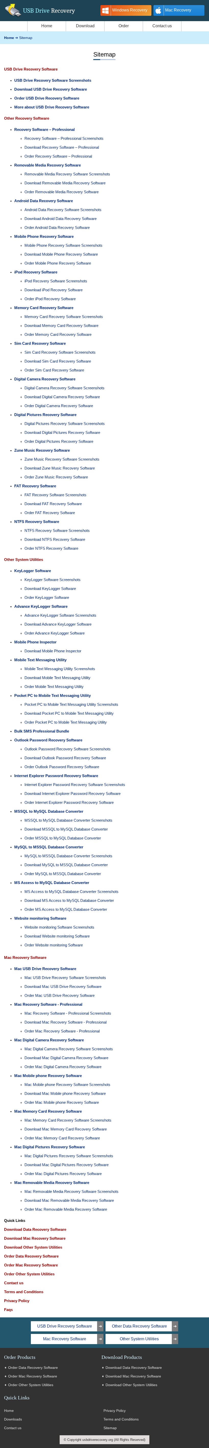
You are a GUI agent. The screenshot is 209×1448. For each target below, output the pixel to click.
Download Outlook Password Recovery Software (65, 758)
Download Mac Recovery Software (35, 1238)
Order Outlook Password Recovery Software (61, 767)
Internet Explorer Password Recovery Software (56, 776)
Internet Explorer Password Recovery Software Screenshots (74, 784)
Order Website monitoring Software (53, 945)
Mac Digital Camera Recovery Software (49, 1040)
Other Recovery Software (26, 118)
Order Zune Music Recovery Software (56, 477)
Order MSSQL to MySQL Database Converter (62, 838)
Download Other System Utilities (33, 1247)
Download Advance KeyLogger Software (58, 624)
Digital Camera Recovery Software (44, 379)
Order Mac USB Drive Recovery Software (59, 995)
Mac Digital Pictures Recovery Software (49, 1147)
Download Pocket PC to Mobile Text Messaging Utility (69, 713)
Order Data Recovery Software (31, 1256)
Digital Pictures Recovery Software (45, 414)
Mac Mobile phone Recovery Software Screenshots (67, 1084)
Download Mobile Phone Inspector (52, 651)
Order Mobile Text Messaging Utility (54, 686)
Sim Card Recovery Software (40, 343)
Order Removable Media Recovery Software (61, 192)
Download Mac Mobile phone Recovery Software (65, 1093)
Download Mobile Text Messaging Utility (57, 677)
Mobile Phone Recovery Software (44, 236)
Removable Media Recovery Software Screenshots (67, 174)
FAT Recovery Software (35, 486)
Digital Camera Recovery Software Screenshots (64, 388)
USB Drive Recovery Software (31, 69)
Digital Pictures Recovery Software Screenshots (64, 423)
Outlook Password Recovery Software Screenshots (67, 749)
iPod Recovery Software (35, 272)
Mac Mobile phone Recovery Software (48, 1075)
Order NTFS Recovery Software (51, 548)
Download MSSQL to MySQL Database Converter (66, 829)
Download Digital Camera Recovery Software (62, 397)
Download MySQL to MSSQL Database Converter (66, 865)
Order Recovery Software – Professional (58, 156)
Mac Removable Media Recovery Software (51, 1182)
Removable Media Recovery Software (47, 165)
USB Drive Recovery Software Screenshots (52, 80)
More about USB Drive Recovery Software (51, 107)
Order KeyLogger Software (46, 597)
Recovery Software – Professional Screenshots (63, 138)
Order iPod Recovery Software (50, 299)
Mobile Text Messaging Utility (40, 660)
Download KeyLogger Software (50, 588)
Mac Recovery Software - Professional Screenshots (67, 1013)
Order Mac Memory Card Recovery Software (62, 1138)
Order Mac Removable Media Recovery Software (65, 1209)
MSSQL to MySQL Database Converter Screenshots (68, 820)
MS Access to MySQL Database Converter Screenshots (71, 891)
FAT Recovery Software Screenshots (55, 495)
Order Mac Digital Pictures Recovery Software (63, 1173)
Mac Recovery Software (25, 957)
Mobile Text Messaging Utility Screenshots (59, 669)
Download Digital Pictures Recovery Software (62, 432)
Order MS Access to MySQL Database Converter (65, 909)
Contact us (13, 1283)
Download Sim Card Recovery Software (57, 361)
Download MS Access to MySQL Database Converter (69, 900)
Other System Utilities (23, 559)
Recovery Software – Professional (44, 129)
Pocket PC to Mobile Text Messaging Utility (52, 695)
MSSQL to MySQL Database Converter (48, 811)
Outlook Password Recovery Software (48, 740)
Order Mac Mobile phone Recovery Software (61, 1102)
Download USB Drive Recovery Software (50, 89)
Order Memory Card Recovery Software (58, 334)
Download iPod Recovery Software (53, 290)
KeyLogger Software (32, 571)
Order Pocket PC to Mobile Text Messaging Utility (65, 722)
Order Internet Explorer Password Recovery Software (69, 802)
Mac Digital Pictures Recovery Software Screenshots (68, 1156)
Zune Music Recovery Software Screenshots (61, 459)
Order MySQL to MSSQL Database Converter (62, 874)
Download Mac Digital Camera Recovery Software (66, 1058)
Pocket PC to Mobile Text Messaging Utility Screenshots (71, 704)
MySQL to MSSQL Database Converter (48, 847)
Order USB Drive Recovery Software (46, 98)
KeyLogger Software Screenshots (52, 579)
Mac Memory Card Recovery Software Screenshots (67, 1120)
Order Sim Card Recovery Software (54, 370)
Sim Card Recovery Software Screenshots (60, 352)
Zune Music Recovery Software (42, 450)
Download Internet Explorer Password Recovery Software (72, 793)
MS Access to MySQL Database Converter (51, 882)
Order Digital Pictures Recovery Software (58, 441)
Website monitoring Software (40, 918)
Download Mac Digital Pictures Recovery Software (66, 1165)
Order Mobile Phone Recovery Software (57, 263)
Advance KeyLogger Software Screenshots (60, 615)
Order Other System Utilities (29, 1274)
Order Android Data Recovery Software (57, 227)
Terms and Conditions (23, 1292)
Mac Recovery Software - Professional (48, 1004)
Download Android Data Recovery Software (60, 218)
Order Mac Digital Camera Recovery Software (62, 1067)
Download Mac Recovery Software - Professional (65, 1022)
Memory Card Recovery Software (43, 308)
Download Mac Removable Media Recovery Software (69, 1200)
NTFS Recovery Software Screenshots (57, 530)
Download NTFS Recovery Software (54, 539)
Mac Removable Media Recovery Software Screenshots (71, 1191)
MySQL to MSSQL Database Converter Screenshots (68, 856)
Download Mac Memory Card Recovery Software (65, 1129)
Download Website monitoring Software (57, 936)
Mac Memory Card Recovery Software (48, 1111)
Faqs (8, 1309)
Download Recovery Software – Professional (61, 147)
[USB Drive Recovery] (13, 18)
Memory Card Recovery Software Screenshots (63, 316)
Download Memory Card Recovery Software (61, 325)
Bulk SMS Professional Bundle (41, 731)
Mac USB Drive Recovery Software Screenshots (65, 977)
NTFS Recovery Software (36, 521)
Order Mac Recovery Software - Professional (62, 1031)
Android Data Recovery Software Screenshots (62, 210)
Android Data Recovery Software (43, 201)
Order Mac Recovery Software (31, 1265)
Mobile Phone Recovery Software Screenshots (63, 245)
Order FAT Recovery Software (49, 513)
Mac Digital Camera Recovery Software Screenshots (68, 1049)
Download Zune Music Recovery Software (59, 468)
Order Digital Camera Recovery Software (58, 406)
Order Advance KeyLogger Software (54, 633)
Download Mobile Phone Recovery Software (61, 254)
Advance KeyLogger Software (41, 606)
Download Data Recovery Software (35, 1229)
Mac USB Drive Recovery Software (45, 969)
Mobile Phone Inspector (35, 642)
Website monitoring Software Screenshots (59, 927)
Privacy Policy (16, 1301)
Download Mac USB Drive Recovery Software (62, 986)
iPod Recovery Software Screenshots (55, 281)
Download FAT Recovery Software (53, 504)
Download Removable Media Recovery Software (65, 183)
